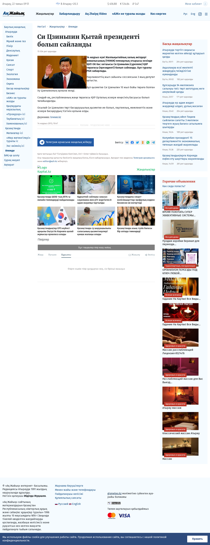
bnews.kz (55, 117)
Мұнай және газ (16, 41)
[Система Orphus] (114, 503)
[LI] (114, 486)
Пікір (9, 45)
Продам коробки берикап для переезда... (180, 241)
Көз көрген (158, 14)
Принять (197, 538)
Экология (12, 74)
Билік (9, 36)
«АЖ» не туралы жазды (128, 14)
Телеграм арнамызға (144, 158)
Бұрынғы (66, 254)
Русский (63, 503)
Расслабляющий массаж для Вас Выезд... (182, 379)
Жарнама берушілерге (69, 485)
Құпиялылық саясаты (68, 497)
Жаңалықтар (45, 14)
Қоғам (10, 60)
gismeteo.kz (114, 493)
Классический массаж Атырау (181, 431)
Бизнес (10, 93)
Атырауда (11, 31)
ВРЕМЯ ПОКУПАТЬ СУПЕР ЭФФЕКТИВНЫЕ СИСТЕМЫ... (179, 212)
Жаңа (40, 254)
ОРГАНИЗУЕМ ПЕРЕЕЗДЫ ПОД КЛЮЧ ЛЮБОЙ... (179, 270)
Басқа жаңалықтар (17, 88)
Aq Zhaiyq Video (96, 14)
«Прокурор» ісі (15, 114)
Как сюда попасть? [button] (173, 186)
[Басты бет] (13, 13)
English (76, 503)
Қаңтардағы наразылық (13, 107)
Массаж (173, 457)
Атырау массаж (173, 406)
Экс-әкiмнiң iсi (15, 145)
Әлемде (10, 150)
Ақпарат (9, 164)
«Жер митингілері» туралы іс (18, 139)
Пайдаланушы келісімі (69, 493)
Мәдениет (12, 55)
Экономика (13, 79)
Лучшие (52, 254)
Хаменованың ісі (16, 123)
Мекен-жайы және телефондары (75, 489)
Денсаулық (13, 50)
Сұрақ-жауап (12, 159)
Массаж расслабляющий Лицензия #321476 (177, 350)
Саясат (10, 64)
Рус (185, 13)
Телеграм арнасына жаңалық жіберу (69, 142)
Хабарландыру (69, 14)
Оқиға (10, 83)
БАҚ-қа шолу (11, 155)
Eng (193, 13)
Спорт (10, 69)
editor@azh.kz (50, 161)
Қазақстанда (13, 128)
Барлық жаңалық (14, 27)
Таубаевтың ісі (15, 118)
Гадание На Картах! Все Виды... (181, 297)
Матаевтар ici (14, 132)
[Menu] (206, 14)
